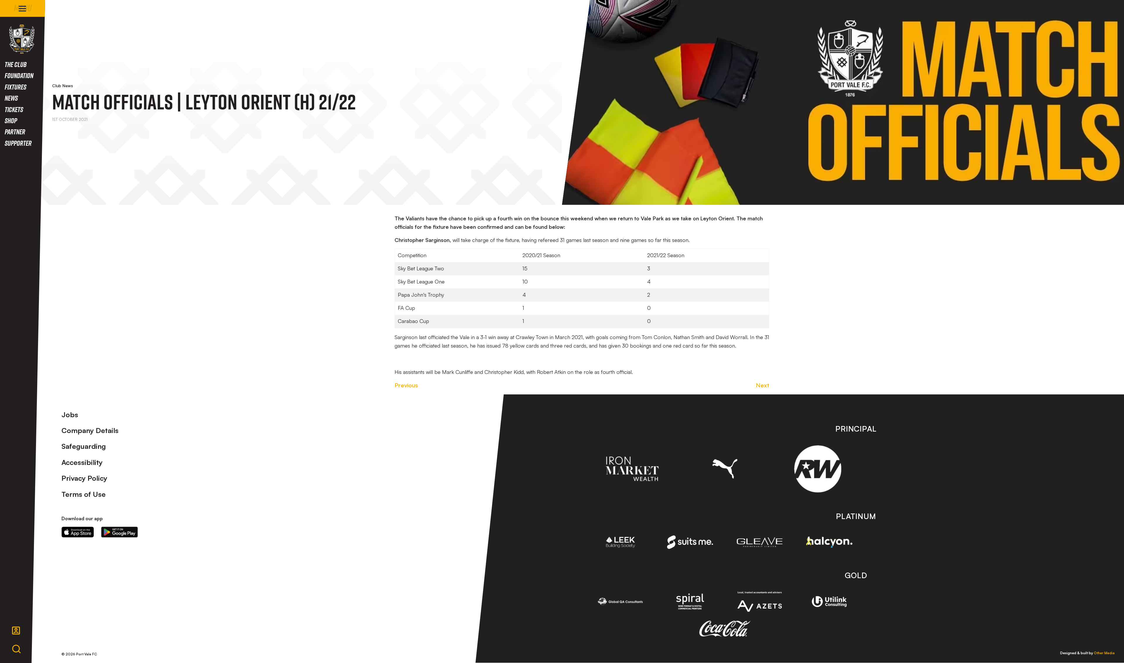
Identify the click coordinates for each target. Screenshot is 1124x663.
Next (762, 385)
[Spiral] (690, 601)
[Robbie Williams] (818, 469)
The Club (16, 64)
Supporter (18, 143)
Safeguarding (83, 446)
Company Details (90, 430)
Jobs (69, 414)
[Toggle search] (16, 649)
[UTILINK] (829, 601)
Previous (406, 385)
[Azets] (759, 601)
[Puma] (725, 469)
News (11, 98)
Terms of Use (83, 494)
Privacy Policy (84, 478)
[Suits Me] (690, 542)
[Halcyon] (829, 542)
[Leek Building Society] (620, 542)
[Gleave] (759, 542)
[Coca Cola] (725, 628)
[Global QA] (620, 601)
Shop (11, 120)
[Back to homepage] (21, 39)
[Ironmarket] (632, 469)
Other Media (1104, 653)
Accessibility (82, 462)
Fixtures (15, 87)
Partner (15, 131)
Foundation (19, 75)
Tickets (14, 109)
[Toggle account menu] (16, 630)
